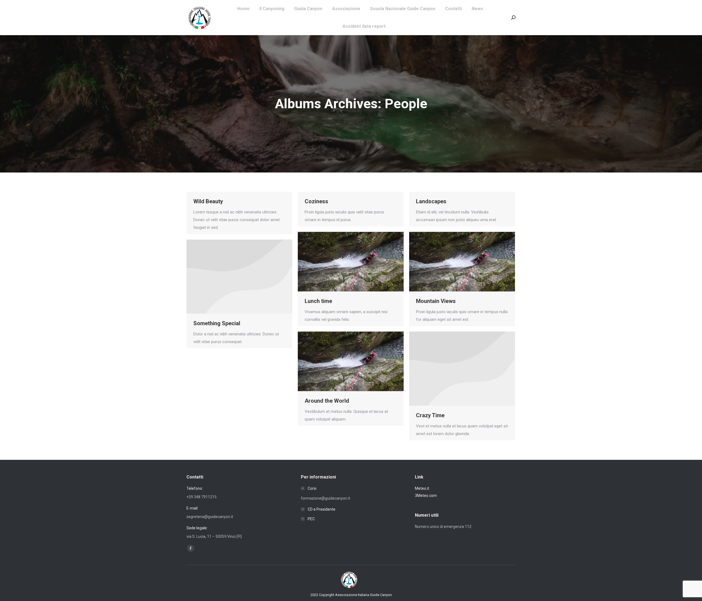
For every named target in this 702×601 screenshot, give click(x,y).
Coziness (316, 201)
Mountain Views (436, 301)
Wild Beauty (208, 201)
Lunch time (318, 301)
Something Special (216, 323)
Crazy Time (430, 415)
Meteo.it (422, 488)
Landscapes (431, 201)
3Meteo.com (426, 495)
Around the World (327, 400)
